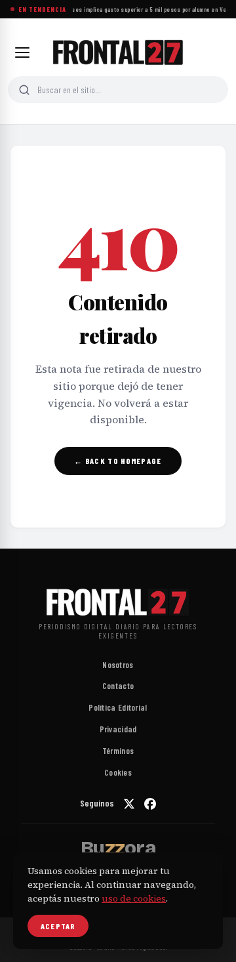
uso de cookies (134, 898)
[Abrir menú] (22, 52)
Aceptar (58, 926)
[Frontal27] (118, 52)
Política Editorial (117, 707)
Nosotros (117, 664)
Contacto (118, 685)
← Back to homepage (117, 460)
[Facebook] (150, 804)
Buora (118, 848)
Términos (118, 750)
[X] (129, 804)
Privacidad (118, 729)
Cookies (118, 772)
